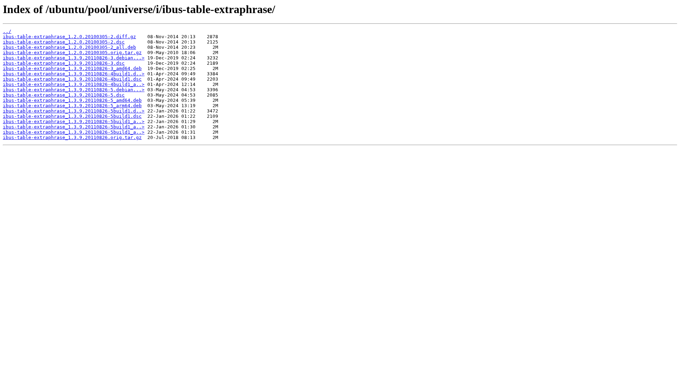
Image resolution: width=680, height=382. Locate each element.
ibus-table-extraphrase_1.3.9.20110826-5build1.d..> (73, 111)
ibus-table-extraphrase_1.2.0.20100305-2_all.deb (69, 47)
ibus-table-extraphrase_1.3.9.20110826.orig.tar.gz (72, 137)
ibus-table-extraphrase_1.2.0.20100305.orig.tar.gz (72, 52)
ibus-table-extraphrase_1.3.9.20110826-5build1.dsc (72, 116)
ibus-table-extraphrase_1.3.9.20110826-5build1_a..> (73, 121)
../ (7, 31)
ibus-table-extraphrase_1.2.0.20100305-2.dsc (64, 42)
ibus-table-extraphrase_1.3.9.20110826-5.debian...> (73, 89)
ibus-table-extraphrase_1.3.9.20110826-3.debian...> (73, 57)
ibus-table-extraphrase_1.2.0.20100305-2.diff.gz (69, 36)
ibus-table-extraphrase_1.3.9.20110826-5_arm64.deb (72, 105)
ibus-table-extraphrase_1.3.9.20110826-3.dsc (64, 63)
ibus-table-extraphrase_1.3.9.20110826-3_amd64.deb (72, 68)
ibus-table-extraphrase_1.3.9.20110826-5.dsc (64, 95)
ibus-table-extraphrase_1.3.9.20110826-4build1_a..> (73, 84)
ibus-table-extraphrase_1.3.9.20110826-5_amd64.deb (72, 100)
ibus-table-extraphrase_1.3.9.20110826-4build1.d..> (73, 73)
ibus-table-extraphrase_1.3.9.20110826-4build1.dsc (72, 79)
